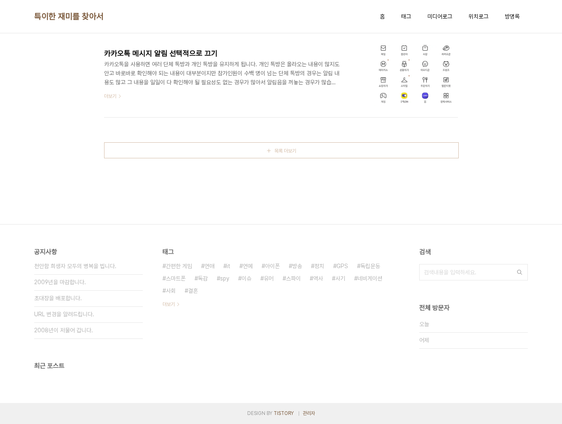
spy (224, 278)
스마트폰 (176, 278)
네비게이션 (370, 278)
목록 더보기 (285, 151)
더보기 (169, 304)
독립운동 (370, 266)
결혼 (193, 290)
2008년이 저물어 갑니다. (63, 330)
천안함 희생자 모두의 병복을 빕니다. (75, 266)
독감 (203, 278)
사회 (171, 290)
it (228, 266)
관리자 (309, 413)
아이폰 (272, 266)
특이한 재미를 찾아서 (69, 16)
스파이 (293, 278)
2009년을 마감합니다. (60, 282)
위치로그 (478, 16)
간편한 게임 (179, 266)
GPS (342, 266)
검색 (519, 272)
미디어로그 (439, 16)
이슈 (246, 278)
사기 (340, 278)
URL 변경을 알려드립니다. (64, 314)
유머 (269, 278)
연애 (209, 266)
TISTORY (284, 413)
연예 (248, 266)
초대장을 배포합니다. (58, 298)
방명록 (512, 16)
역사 (318, 278)
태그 (406, 16)
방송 (297, 266)
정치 (319, 266)
